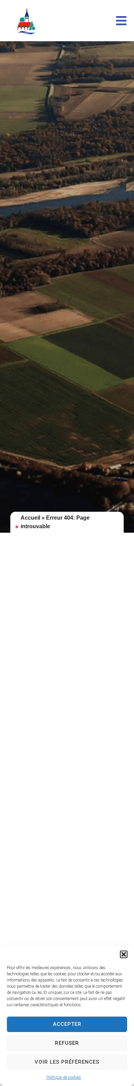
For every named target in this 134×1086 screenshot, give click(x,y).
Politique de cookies (63, 1077)
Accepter (67, 1024)
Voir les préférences (67, 1062)
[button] (123, 954)
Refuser (67, 1043)
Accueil (30, 518)
